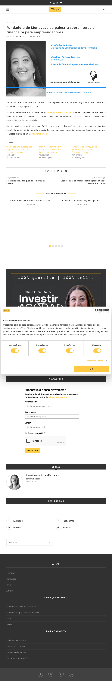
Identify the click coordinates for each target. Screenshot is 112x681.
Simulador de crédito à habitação (21, 606)
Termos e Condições (15, 646)
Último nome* (31, 412)
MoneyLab (20, 36)
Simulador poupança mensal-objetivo (22, 612)
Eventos (10, 584)
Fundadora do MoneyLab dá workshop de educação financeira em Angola (84, 149)
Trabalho (10, 23)
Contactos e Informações (17, 658)
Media (9, 624)
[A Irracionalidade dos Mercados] (14, 482)
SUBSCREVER (32, 450)
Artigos (9, 590)
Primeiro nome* (31, 402)
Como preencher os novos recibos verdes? (30, 200)
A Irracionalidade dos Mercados (42, 475)
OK (91, 369)
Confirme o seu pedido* (35, 433)
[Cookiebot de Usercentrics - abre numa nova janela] (97, 311)
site (61, 126)
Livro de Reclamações (16, 652)
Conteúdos (11, 579)
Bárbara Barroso (33, 478)
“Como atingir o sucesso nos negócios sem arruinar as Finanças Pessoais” (19, 149)
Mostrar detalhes (95, 360)
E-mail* (28, 423)
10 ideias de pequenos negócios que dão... (82, 200)
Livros (9, 618)
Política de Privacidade (16, 640)
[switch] (42, 350)
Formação (11, 573)
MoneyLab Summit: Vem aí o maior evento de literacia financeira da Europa (52, 149)
